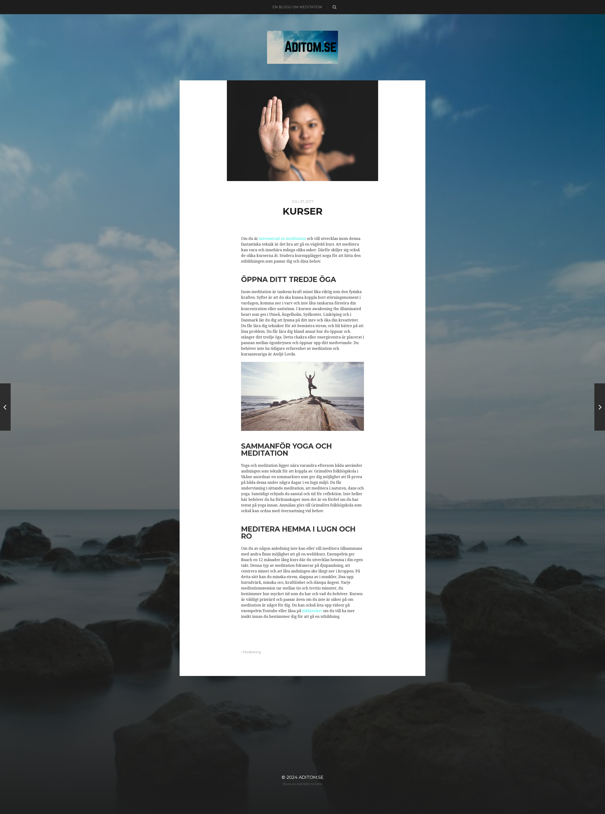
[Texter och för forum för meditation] (599, 407)
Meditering (252, 652)
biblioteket (312, 611)
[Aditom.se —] (302, 47)
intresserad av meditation (282, 238)
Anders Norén (309, 784)
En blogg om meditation (297, 7)
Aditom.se (311, 777)
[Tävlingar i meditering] (5, 407)
